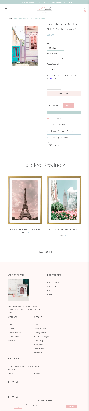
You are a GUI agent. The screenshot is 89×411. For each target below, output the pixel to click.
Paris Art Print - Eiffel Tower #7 (25, 229)
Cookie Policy (38, 341)
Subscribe (38, 374)
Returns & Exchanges (41, 337)
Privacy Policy (38, 345)
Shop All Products (53, 282)
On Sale (49, 294)
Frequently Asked (40, 328)
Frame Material (53, 64)
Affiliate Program (13, 337)
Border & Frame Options (62, 131)
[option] (24, 205)
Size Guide (69, 105)
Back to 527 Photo (46, 252)
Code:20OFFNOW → (64, 2)
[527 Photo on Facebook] (8, 381)
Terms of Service (39, 349)
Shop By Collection (53, 286)
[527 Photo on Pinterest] (13, 381)
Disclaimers (38, 353)
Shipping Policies (40, 333)
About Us (11, 324)
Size (48, 43)
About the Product (59, 125)
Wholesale (11, 341)
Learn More (18, 408)
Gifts (48, 290)
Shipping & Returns (59, 138)
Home (10, 18)
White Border (52, 54)
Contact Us (37, 324)
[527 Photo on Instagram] (17, 381)
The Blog (11, 328)
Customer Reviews (14, 333)
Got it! (71, 406)
